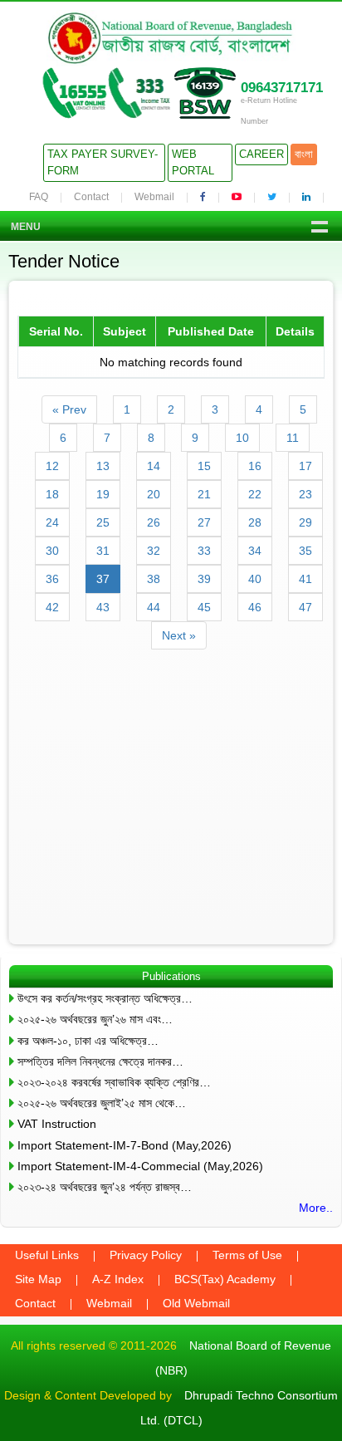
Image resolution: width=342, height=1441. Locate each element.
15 (204, 466)
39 (204, 579)
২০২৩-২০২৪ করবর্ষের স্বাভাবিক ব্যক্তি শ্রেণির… (114, 1082)
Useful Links (47, 1255)
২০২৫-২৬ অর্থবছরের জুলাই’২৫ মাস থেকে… (101, 1103)
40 (254, 579)
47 (305, 607)
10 (242, 437)
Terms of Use (247, 1255)
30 (52, 550)
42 (52, 607)
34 (254, 550)
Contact (91, 197)
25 (103, 522)
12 (52, 466)
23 (305, 494)
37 (103, 579)
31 (103, 550)
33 (204, 550)
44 (153, 607)
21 (204, 494)
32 (153, 550)
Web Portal (193, 162)
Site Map (38, 1279)
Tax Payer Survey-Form (102, 162)
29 (305, 522)
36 (52, 579)
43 (103, 607)
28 (254, 522)
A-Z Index (118, 1279)
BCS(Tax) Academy (225, 1279)
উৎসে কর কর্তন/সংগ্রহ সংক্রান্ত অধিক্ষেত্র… (105, 998)
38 (153, 579)
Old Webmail (196, 1303)
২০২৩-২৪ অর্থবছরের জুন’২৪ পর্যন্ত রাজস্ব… (104, 1186)
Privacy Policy (146, 1255)
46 (254, 607)
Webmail (154, 197)
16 (254, 466)
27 (204, 522)
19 (103, 494)
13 (103, 466)
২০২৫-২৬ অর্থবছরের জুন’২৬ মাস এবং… (95, 1019)
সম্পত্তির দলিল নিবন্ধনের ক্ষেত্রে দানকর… (100, 1061)
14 (153, 466)
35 (305, 550)
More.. (316, 1207)
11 (292, 437)
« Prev (69, 409)
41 (305, 579)
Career (261, 154)
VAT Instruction (56, 1123)
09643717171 (282, 88)
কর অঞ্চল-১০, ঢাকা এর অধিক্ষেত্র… (88, 1040)
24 (52, 522)
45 (204, 607)
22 (254, 494)
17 (305, 466)
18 (52, 494)
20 (153, 494)
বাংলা (304, 154)
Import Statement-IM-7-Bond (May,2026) (124, 1145)
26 (153, 522)
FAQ (38, 197)
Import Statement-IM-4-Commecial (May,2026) (140, 1166)
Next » (179, 635)
